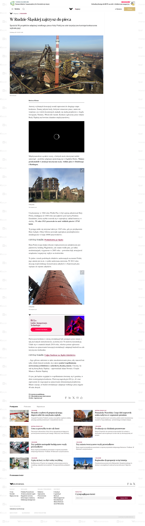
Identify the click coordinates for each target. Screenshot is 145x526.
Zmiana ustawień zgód (28, 494)
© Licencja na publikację (36, 394)
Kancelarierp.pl (58, 500)
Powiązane (14, 407)
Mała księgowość (59, 498)
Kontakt (12, 494)
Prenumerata (42, 496)
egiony (77, 9)
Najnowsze (41, 407)
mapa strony (13, 513)
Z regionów (23, 13)
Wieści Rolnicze (58, 502)
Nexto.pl (56, 496)
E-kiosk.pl (57, 492)
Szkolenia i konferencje (17, 509)
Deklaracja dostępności (28, 500)
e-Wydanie (118, 9)
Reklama (40, 492)
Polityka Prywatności (27, 492)
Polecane (27, 407)
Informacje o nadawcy (28, 498)
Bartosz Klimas (34, 100)
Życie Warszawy (59, 504)
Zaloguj (129, 9)
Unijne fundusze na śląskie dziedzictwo (59, 355)
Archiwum (41, 498)
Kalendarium (26, 513)
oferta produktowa (40, 513)
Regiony (16, 13)
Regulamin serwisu (27, 496)
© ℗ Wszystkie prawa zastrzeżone (40, 396)
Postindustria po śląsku (53, 239)
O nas (11, 492)
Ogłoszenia (41, 494)
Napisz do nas (14, 496)
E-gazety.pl (57, 494)
